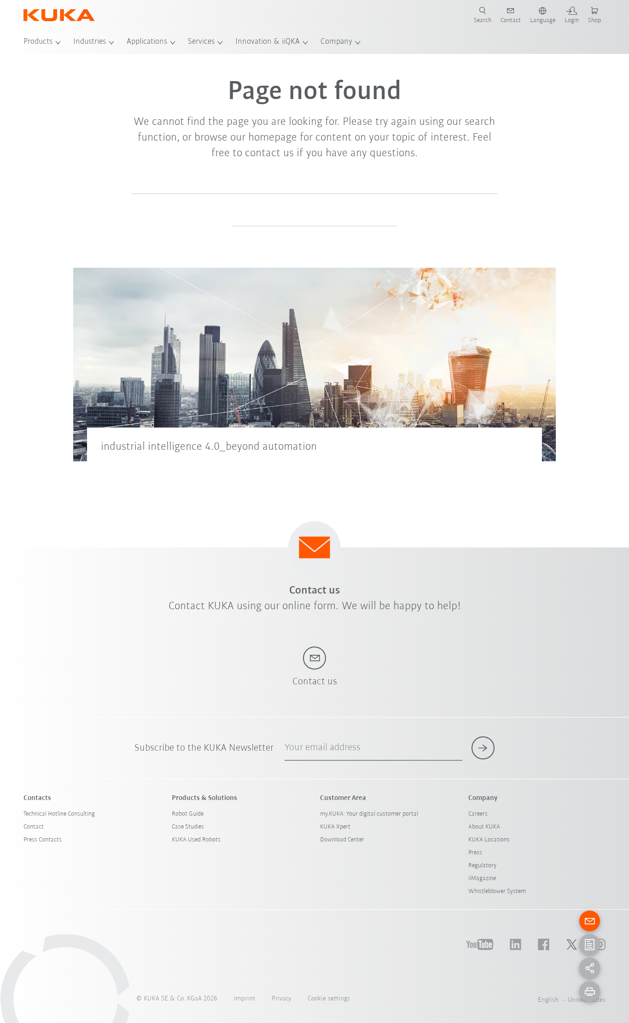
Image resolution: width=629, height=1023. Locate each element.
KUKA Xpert (335, 826)
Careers (478, 814)
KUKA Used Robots (196, 839)
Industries (89, 42)
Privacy (281, 998)
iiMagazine (482, 878)
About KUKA (484, 826)
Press (475, 852)
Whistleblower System (497, 891)
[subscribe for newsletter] (483, 747)
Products (37, 42)
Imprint (244, 998)
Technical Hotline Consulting (59, 814)
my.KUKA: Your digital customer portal (369, 814)
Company (336, 42)
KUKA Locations (489, 839)
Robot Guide (188, 814)
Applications (147, 42)
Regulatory (482, 865)
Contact (33, 826)
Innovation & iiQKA (267, 42)
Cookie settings (329, 998)
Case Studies (188, 826)
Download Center (342, 839)
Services (201, 42)
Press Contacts (42, 839)
